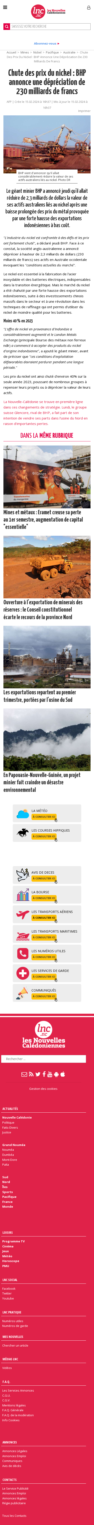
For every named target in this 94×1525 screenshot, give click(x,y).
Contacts (10, 1479)
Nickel (37, 52)
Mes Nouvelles (13, 1336)
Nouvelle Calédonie (17, 1117)
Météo (7, 1256)
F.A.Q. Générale (13, 1410)
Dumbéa (8, 1155)
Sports (7, 1192)
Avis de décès (11, 1466)
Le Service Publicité (15, 1488)
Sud (5, 1177)
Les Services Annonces (18, 1390)
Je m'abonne (69, 5)
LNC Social (10, 1280)
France (7, 1202)
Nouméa (8, 1150)
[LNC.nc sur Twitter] (38, 1074)
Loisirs (8, 1232)
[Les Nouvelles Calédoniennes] (48, 11)
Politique (8, 1122)
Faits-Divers (10, 1127)
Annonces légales (14, 1498)
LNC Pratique (12, 1312)
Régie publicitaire (14, 1503)
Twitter (7, 1293)
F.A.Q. (6, 1381)
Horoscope (10, 1261)
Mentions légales (14, 1405)
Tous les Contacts (14, 1516)
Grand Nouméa (13, 1145)
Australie (69, 52)
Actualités (10, 1108)
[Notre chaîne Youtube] (50, 1074)
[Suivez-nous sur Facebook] (44, 1074)
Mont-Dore (9, 1160)
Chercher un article (15, 1345)
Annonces (10, 1442)
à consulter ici (44, 816)
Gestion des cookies (43, 1089)
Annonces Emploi (14, 1456)
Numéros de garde (15, 1326)
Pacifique (52, 52)
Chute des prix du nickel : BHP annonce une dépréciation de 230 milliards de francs (47, 82)
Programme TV (13, 1241)
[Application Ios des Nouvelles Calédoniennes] (62, 1074)
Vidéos (7, 1368)
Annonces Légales (14, 1451)
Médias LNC (10, 1359)
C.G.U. (6, 1395)
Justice (6, 1132)
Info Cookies (11, 1420)
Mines (25, 52)
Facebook (9, 1288)
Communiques (12, 1461)
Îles (5, 1187)
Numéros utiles (12, 1321)
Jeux (5, 1251)
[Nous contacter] (24, 1074)
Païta (5, 1164)
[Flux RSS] (31, 1074)
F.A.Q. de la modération (18, 1415)
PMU (5, 1266)
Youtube (8, 1298)
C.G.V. (6, 1400)
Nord (6, 1182)
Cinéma (7, 1246)
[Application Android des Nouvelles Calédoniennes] (56, 1074)
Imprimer (84, 111)
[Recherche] (7, 27)
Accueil (11, 52)
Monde (7, 1206)
